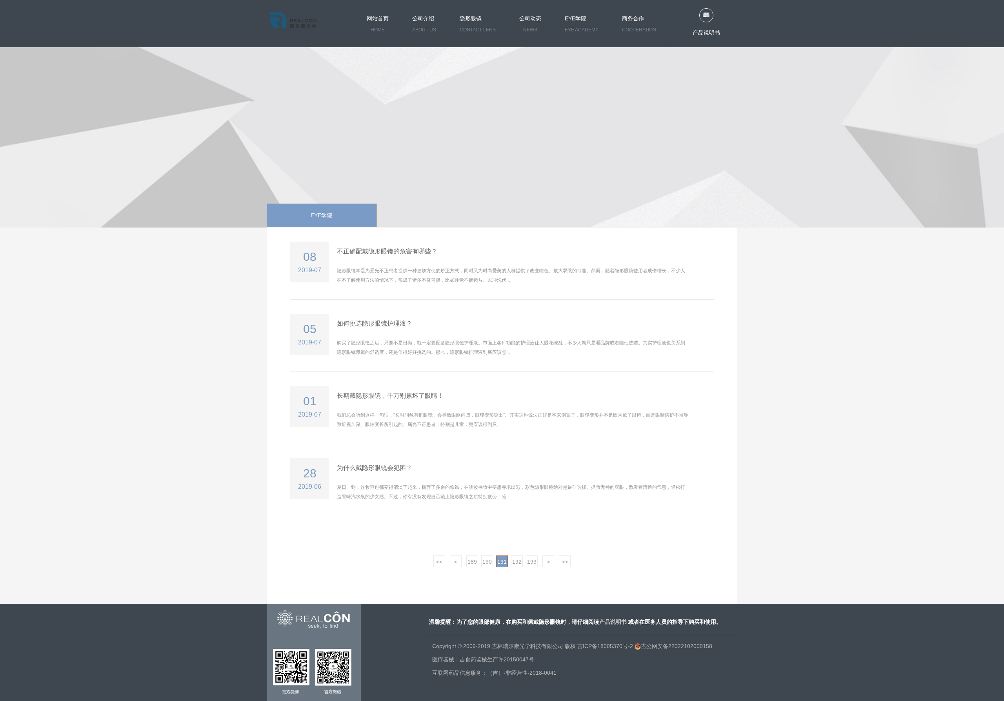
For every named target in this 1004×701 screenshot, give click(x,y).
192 (517, 562)
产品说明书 (706, 32)
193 (532, 562)
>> (565, 562)
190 (487, 562)
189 (472, 562)
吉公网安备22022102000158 (676, 646)
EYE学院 (321, 215)
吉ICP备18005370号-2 (605, 646)
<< (439, 562)
